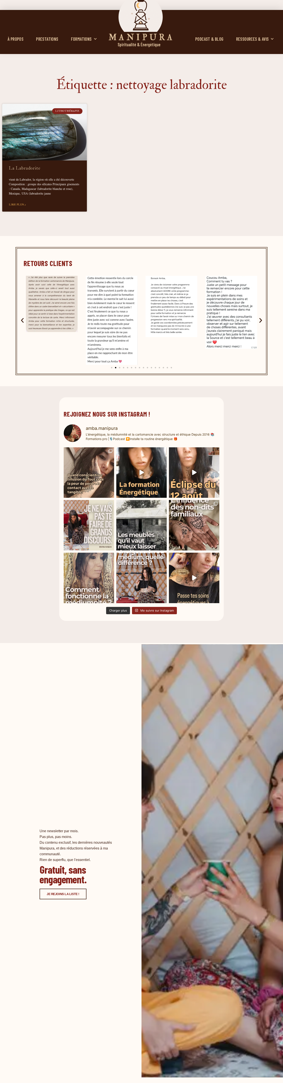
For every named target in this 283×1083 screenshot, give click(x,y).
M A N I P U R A (141, 37)
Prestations (47, 39)
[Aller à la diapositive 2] (115, 367)
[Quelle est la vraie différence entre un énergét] (141, 578)
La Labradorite (24, 168)
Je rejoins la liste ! (63, 894)
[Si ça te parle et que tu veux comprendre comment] (194, 525)
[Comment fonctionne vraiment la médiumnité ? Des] (89, 578)
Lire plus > (17, 204)
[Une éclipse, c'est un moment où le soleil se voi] (194, 472)
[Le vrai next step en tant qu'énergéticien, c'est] (194, 578)
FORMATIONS (81, 39)
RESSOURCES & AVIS (252, 39)
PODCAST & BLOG (209, 39)
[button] (22, 320)
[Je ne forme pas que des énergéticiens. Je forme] (141, 472)
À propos (15, 39)
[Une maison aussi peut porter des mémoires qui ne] (141, 525)
